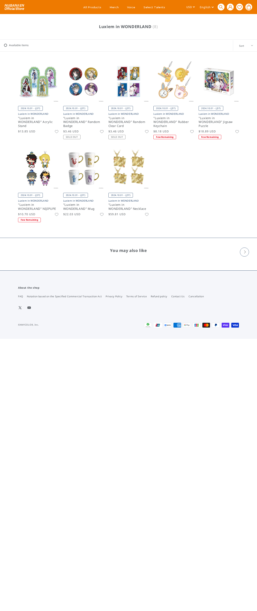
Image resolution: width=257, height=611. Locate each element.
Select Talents (154, 7)
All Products (92, 7)
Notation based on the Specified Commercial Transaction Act (64, 296)
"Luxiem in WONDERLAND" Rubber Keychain (171, 122)
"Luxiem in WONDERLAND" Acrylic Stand (35, 122)
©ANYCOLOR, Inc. (28, 324)
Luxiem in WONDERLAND (33, 114)
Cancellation (196, 296)
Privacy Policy (114, 296)
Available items (19, 45)
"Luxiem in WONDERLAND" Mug (79, 207)
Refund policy (159, 296)
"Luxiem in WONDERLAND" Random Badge (81, 122)
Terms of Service (136, 296)
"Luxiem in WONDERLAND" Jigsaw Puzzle (216, 122)
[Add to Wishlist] (56, 131)
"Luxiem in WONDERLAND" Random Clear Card (126, 122)
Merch (114, 7)
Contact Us (178, 296)
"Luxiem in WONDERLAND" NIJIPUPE (37, 207)
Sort (241, 46)
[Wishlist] (239, 7)
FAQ (20, 296)
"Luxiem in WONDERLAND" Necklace (127, 207)
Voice (131, 7)
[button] (221, 7)
